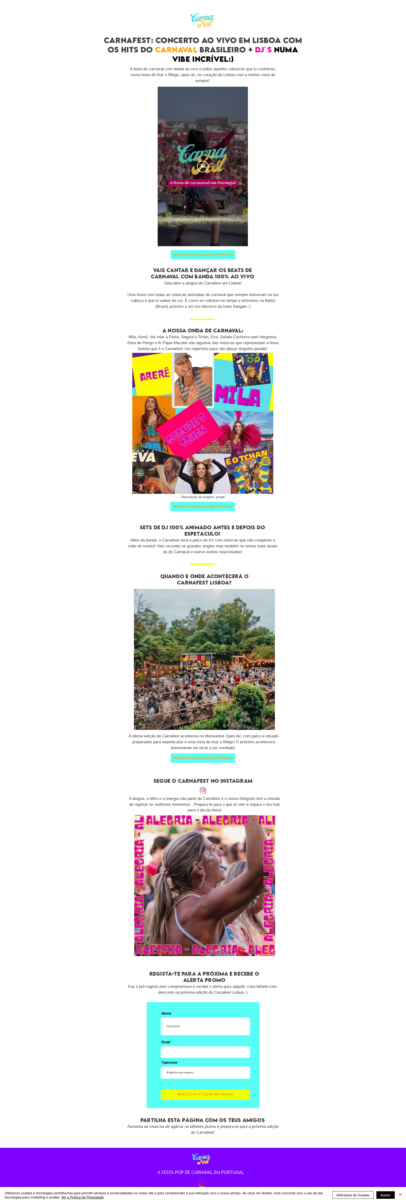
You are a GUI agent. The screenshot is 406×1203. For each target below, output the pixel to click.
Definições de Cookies (353, 1195)
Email (165, 1042)
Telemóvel (169, 1062)
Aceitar (385, 1195)
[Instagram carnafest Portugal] (202, 1183)
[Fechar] (400, 1195)
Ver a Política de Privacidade (82, 1197)
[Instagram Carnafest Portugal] (203, 790)
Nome (166, 1013)
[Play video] (203, 166)
